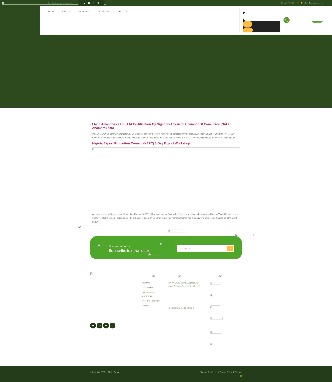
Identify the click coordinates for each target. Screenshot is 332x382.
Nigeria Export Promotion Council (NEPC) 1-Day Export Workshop (141, 143)
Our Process (103, 11)
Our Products (84, 11)
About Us (66, 11)
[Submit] (230, 248)
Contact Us (122, 11)
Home (51, 11)
